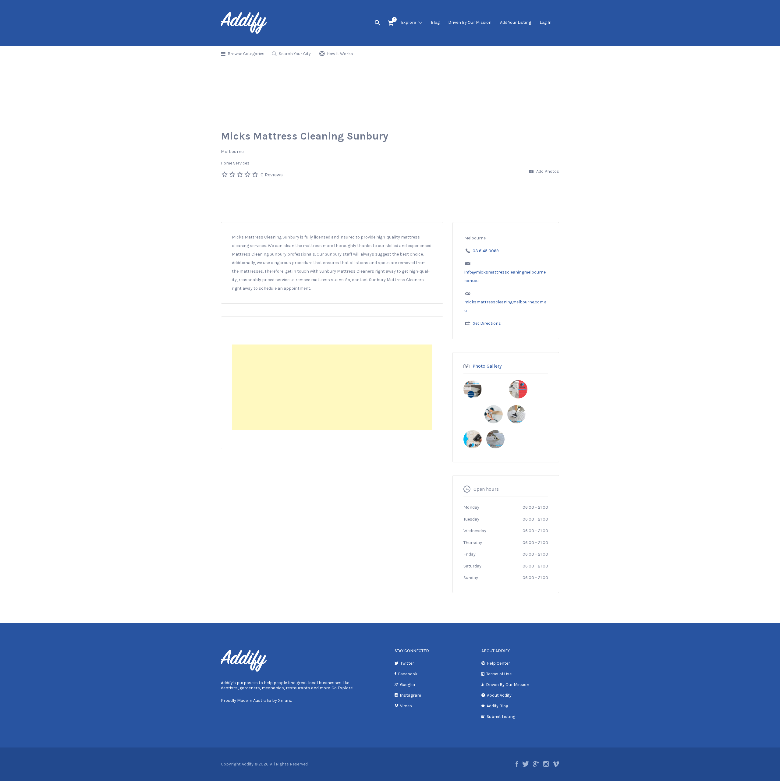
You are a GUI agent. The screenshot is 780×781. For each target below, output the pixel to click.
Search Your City (295, 53)
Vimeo (406, 706)
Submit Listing (501, 716)
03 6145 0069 (486, 250)
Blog (435, 22)
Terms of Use (499, 674)
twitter (525, 764)
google (536, 764)
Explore (408, 22)
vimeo (556, 764)
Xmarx (284, 700)
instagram (546, 764)
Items (390, 23)
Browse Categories (246, 53)
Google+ (408, 684)
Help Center (498, 663)
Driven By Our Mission (469, 22)
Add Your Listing (515, 22)
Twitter (407, 663)
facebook (517, 764)
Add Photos (547, 171)
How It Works (340, 53)
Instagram (410, 695)
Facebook (407, 674)
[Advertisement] (332, 387)
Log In (545, 22)
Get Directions (487, 323)
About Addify (499, 695)
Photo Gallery (487, 366)
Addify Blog (497, 706)
